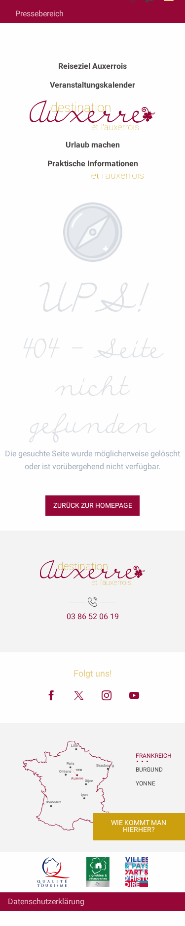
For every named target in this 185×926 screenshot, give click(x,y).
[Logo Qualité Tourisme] (53, 872)
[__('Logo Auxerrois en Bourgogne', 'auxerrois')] (92, 572)
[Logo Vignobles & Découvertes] (97, 872)
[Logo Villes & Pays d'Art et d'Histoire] (136, 872)
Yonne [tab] (145, 783)
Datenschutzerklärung (46, 901)
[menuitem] (92, 66)
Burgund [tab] (148, 769)
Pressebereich (39, 13)
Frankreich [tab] (148, 755)
